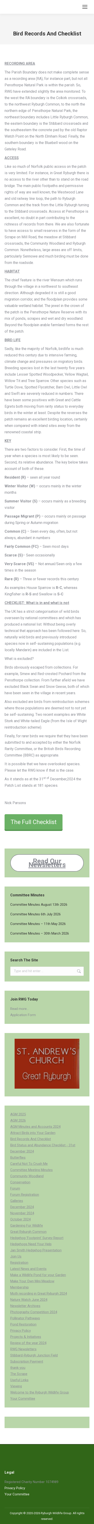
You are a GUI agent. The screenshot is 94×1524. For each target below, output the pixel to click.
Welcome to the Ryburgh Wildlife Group (39, 1392)
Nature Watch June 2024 (28, 1300)
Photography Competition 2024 (33, 1312)
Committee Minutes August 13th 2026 (38, 905)
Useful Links (19, 1380)
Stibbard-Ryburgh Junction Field (34, 1355)
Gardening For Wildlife (26, 1225)
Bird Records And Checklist (30, 1139)
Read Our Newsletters (47, 863)
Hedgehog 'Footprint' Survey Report (36, 1238)
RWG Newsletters (23, 1349)
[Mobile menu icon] (84, 6)
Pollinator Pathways (25, 1318)
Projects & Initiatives (25, 1337)
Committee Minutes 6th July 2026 (35, 914)
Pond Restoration (23, 1324)
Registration (19, 1263)
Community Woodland (27, 1176)
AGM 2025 (18, 1114)
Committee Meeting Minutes (31, 1170)
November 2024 (22, 1213)
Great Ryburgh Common (28, 1232)
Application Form (23, 1015)
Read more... (19, 1009)
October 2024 (20, 1219)
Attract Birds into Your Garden (32, 1133)
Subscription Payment (26, 1361)
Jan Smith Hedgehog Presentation (36, 1250)
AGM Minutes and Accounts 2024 (35, 1127)
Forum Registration (24, 1195)
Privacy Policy (20, 1331)
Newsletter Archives (25, 1306)
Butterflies (18, 1157)
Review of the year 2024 (28, 1343)
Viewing (16, 1386)
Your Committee (22, 1399)
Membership (19, 1287)
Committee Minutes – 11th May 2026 (38, 924)
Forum (15, 1188)
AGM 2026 (18, 1120)
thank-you (17, 1368)
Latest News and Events (28, 1269)
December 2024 (22, 1207)
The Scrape (18, 1374)
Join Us (15, 1256)
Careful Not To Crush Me (29, 1164)
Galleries (16, 1201)
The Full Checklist (33, 822)
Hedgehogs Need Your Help (31, 1244)
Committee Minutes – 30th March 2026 (39, 933)
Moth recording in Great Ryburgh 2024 (38, 1293)
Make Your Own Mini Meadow (32, 1281)
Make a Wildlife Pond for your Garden (38, 1275)
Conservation (20, 1182)
